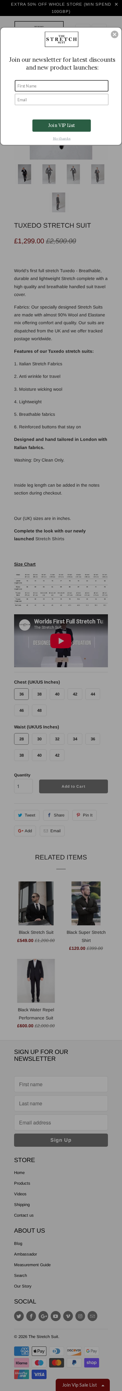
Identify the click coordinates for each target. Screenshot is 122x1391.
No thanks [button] (62, 138)
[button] (114, 34)
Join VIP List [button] (61, 125)
